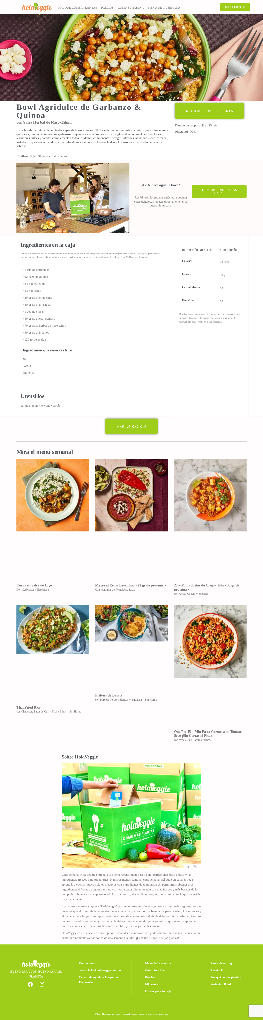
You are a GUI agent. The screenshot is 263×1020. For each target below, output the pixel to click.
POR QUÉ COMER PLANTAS (77, 7)
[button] (235, 7)
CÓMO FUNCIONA (131, 7)
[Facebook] (30, 984)
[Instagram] (42, 984)
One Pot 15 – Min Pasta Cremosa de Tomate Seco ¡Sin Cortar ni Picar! (208, 734)
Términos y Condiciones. (156, 1014)
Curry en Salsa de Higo (34, 585)
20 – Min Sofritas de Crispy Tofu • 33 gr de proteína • (206, 587)
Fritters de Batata (108, 695)
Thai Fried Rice (28, 707)
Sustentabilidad (220, 984)
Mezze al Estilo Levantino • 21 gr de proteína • (130, 585)
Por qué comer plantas (225, 977)
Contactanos (87, 963)
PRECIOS (107, 7)
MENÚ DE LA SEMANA (164, 7)
